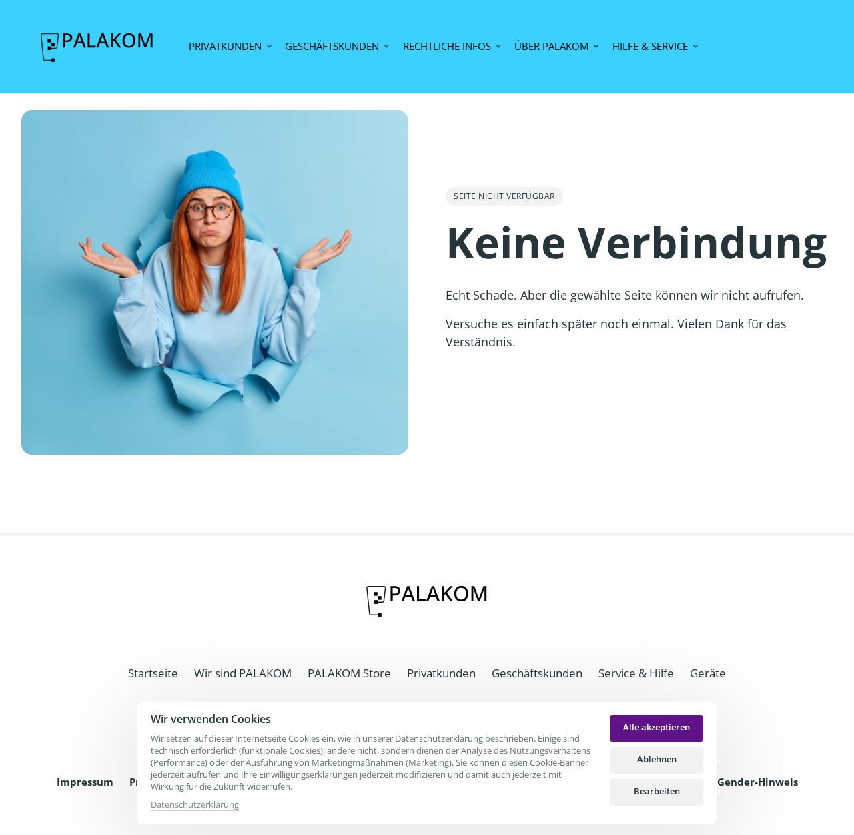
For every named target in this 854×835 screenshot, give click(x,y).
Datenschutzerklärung (195, 805)
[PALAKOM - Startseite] (97, 46)
